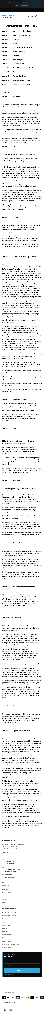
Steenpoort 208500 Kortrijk (10, 862)
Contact (5, 931)
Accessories (6, 892)
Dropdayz (11, 993)
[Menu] (40, 16)
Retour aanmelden (8, 919)
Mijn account (6, 938)
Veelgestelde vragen (9, 912)
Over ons (5, 928)
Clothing (5, 889)
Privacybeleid (7, 947)
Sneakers (5, 885)
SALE (4, 902)
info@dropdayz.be (11, 877)
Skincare (5, 899)
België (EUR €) (8, 1002)
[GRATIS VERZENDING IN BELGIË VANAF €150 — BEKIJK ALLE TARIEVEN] (22, 10)
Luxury (4, 896)
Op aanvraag (6, 922)
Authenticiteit (6, 925)
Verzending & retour (9, 915)
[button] (22, 4)
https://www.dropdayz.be (31, 113)
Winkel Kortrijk (7, 934)
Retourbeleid (6, 941)
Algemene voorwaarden (10, 944)
